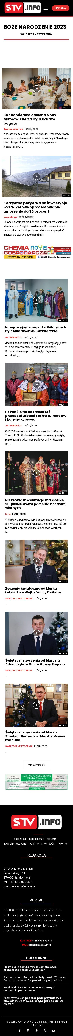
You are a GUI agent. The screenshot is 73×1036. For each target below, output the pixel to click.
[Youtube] (53, 1031)
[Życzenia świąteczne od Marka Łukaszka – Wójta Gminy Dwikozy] (36, 561)
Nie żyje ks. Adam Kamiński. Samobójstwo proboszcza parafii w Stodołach (30, 968)
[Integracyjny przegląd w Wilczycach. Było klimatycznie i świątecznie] (36, 300)
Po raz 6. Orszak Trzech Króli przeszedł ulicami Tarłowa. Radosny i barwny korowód (35, 416)
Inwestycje (10, 217)
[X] (45, 1031)
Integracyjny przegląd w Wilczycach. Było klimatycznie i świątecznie (36, 329)
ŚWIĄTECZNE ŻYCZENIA (36, 34)
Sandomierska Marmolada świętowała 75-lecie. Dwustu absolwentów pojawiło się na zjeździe (34, 979)
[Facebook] (19, 1031)
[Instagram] (28, 1031)
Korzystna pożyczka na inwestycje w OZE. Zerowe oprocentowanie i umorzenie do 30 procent (35, 207)
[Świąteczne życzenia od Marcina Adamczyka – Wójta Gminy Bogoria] (36, 633)
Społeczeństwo (13, 129)
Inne (8, 514)
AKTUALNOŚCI (13, 337)
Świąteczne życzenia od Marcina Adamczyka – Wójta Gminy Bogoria (35, 662)
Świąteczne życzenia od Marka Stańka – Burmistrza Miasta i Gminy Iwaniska (35, 736)
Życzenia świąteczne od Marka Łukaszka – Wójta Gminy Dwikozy (33, 590)
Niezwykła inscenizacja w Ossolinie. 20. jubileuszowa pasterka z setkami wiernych (35, 504)
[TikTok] (36, 1031)
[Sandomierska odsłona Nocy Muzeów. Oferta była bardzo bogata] (36, 88)
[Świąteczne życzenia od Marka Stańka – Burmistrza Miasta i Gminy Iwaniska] (36, 705)
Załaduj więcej (35, 764)
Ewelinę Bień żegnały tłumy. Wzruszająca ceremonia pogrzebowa (29, 989)
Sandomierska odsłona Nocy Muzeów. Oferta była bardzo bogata (30, 119)
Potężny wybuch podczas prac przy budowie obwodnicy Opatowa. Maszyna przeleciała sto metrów (34, 1001)
